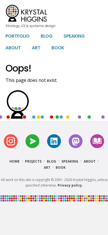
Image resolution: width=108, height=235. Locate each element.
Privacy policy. (70, 185)
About (90, 161)
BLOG (47, 36)
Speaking (69, 161)
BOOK (58, 48)
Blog (51, 161)
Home (14, 161)
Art (47, 167)
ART (36, 48)
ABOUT (13, 48)
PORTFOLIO (18, 36)
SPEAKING (74, 36)
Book (61, 167)
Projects (33, 161)
